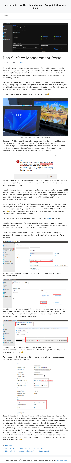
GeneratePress (62, 460)
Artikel (48, 218)
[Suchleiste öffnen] (68, 16)
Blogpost (8, 445)
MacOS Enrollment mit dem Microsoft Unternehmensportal (27, 451)
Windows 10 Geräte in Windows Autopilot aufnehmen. (25, 448)
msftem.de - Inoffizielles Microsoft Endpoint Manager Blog (35, 6)
